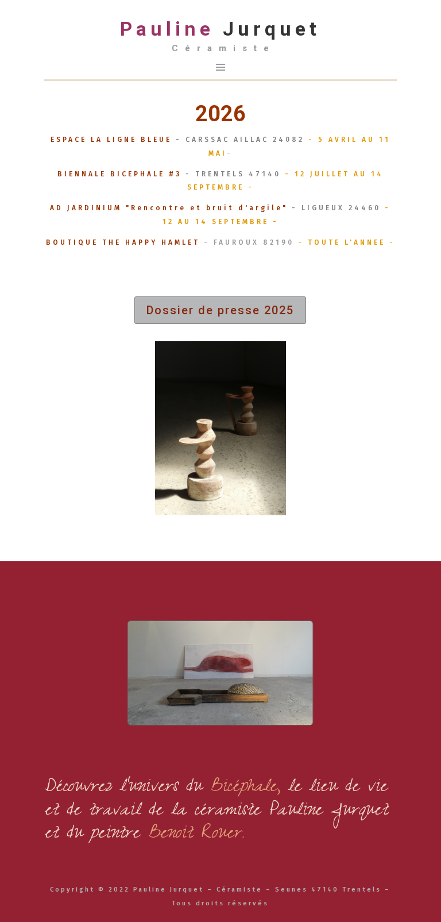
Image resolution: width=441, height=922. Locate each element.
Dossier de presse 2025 (220, 310)
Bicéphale (243, 788)
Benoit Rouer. (196, 835)
